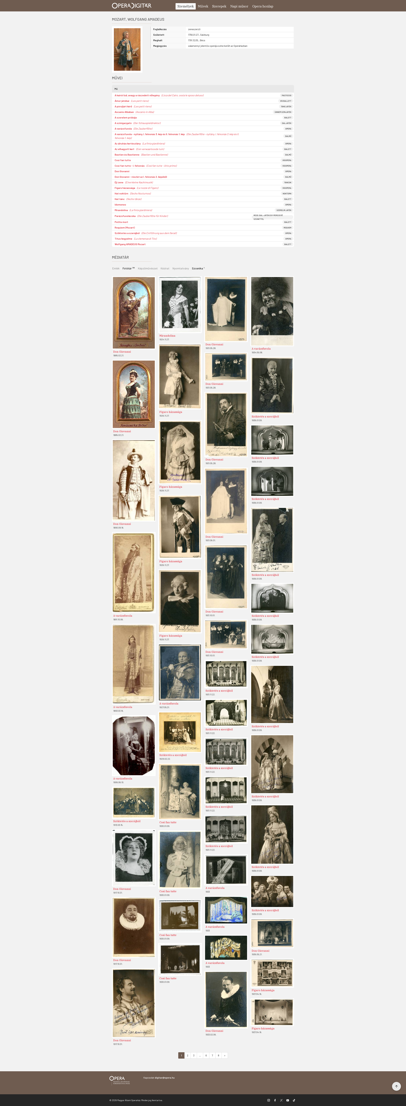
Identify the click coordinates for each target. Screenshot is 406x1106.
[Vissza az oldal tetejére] (396, 1086)
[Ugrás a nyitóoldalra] (132, 6)
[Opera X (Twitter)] (281, 1100)
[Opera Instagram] (268, 1100)
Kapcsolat (159, 1077)
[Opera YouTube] (287, 1100)
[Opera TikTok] (294, 1100)
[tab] (128, 268)
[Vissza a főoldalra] (119, 1080)
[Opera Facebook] (275, 1100)
